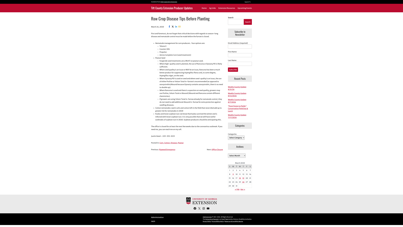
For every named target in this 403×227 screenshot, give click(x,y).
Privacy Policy (207, 221)
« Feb (237, 189)
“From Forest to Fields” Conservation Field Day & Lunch (238, 108)
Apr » (242, 189)
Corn (161, 143)
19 (243, 178)
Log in (153, 221)
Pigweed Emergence (167, 149)
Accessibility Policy (218, 221)
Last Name (232, 60)
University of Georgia (211, 219)
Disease (174, 143)
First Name (232, 52)
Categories (232, 134)
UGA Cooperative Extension (168, 2)
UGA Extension (207, 217)
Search (230, 17)
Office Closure (217, 149)
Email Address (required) (238, 43)
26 (243, 182)
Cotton (167, 143)
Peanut (181, 143)
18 (240, 178)
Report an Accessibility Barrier (234, 221)
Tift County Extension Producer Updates (172, 8)
